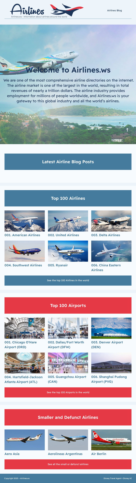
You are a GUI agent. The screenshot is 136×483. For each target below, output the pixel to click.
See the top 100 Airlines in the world (68, 280)
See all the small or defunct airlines (68, 464)
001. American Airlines (22, 235)
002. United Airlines (63, 235)
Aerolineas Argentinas (65, 454)
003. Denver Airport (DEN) (107, 344)
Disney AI (127, 478)
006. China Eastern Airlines (106, 267)
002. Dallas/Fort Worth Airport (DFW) (66, 344)
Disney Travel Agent (112, 478)
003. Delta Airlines (105, 235)
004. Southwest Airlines (23, 265)
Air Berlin (98, 454)
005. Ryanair (58, 265)
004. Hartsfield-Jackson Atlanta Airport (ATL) (24, 379)
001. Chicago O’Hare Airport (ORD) (21, 344)
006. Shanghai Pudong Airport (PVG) (109, 379)
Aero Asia (12, 454)
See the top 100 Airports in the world (68, 392)
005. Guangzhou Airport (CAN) (67, 379)
